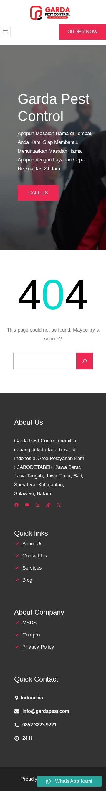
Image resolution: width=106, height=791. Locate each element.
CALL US (38, 192)
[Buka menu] (5, 32)
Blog (27, 580)
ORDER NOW (82, 31)
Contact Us (34, 556)
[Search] (84, 361)
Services (32, 568)
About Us (32, 544)
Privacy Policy (38, 647)
